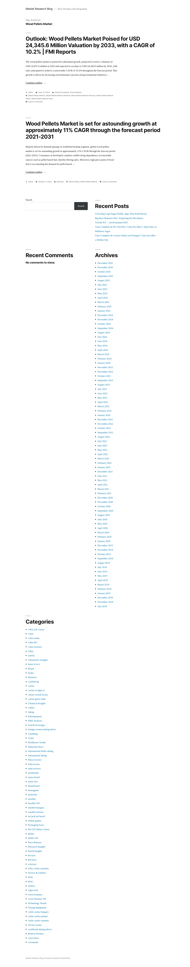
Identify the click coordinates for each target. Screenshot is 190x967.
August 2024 (103, 332)
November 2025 (105, 267)
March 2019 (103, 584)
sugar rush (33, 890)
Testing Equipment (37, 907)
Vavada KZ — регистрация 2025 (111, 222)
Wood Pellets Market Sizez (42, 99)
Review (32, 855)
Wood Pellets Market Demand (58, 95)
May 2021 (102, 480)
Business (60, 182)
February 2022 (104, 462)
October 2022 (104, 428)
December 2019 (105, 545)
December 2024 (105, 315)
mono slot (33, 781)
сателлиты (33, 938)
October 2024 (104, 323)
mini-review (34, 764)
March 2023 (103, 406)
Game (31, 738)
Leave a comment (35, 102)
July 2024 (102, 336)
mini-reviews (34, 768)
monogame (33, 790)
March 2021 (103, 489)
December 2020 (105, 497)
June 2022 (102, 445)
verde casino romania (38, 920)
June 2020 (102, 519)
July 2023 (102, 389)
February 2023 (104, 410)
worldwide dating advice (40, 929)
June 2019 (102, 571)
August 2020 (103, 515)
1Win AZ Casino (36, 629)
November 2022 (105, 423)
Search (29, 199)
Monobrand (33, 785)
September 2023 (105, 380)
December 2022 (105, 419)
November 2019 (105, 549)
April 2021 (102, 484)
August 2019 (103, 562)
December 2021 (105, 471)
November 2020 (105, 502)
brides (31, 673)
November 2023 (105, 371)
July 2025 (102, 284)
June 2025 (102, 289)
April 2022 (102, 454)
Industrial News (35, 746)
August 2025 (103, 280)
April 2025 (102, 297)
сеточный (33, 942)
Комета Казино (36, 933)
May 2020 (102, 523)
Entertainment (35, 716)
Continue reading (36, 82)
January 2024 (103, 362)
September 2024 (105, 328)
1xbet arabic (34, 638)
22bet (30, 651)
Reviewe (32, 859)
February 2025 (104, 306)
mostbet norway (36, 812)
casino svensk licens (38, 694)
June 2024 (102, 341)
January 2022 (103, 467)
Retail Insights (35, 851)
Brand (31, 668)
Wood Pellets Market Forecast (83, 95)
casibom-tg (33, 681)
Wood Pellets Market (36, 95)
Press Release (75, 92)
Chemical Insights (62, 92)
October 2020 (104, 506)
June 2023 (102, 393)
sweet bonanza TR (37, 898)
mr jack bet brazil (36, 816)
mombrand (33, 772)
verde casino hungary (38, 911)
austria (31, 655)
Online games (34, 820)
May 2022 (102, 449)
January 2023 (103, 415)
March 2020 (103, 532)
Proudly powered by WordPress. (57, 958)
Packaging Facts (36, 825)
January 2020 (103, 541)
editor (30, 92)
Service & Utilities (37, 872)
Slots (30, 877)
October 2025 (104, 271)
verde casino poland (37, 916)
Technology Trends (37, 903)
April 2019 (102, 580)
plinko (31, 833)
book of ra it (34, 664)
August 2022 (103, 436)
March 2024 (103, 354)
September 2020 (105, 510)
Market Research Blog (39, 8)
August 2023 (103, 384)
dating (31, 712)
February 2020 (104, 536)
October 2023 (104, 376)
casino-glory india (37, 699)
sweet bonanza (35, 894)
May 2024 (102, 345)
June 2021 (102, 476)
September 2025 (105, 276)
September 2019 (105, 558)
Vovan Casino (35, 925)
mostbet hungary (36, 807)
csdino (31, 707)
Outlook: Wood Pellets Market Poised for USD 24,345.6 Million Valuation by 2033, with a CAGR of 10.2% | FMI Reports (90, 45)
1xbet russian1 (35, 646)
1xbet (30, 633)
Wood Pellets (74, 182)
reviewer (32, 864)
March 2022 (103, 458)
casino (31, 685)
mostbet (32, 799)
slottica (31, 885)
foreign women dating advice (42, 729)
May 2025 (102, 293)
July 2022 (102, 441)
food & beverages (36, 725)
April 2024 (102, 350)
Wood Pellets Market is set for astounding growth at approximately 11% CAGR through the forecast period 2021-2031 (93, 130)
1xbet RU (32, 642)
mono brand (34, 777)
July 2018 (102, 606)
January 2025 (103, 310)
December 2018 (105, 597)
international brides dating (40, 751)
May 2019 (102, 575)
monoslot (32, 794)
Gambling (33, 733)
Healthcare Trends (37, 742)
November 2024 (105, 319)
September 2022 (105, 432)
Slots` (31, 881)
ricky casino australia (38, 868)
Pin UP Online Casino (38, 829)
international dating (37, 755)
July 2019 (102, 567)
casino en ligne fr (36, 690)
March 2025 (103, 302)
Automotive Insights (38, 659)
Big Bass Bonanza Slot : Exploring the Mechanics (119, 218)
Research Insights (36, 846)
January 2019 (103, 593)
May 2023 (102, 397)
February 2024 (104, 358)
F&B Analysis (35, 720)
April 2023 (102, 402)
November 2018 (105, 602)
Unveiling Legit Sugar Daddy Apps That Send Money (121, 213)
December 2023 (105, 367)
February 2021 (104, 493)
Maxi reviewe (34, 759)
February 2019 (104, 588)
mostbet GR (34, 803)
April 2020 (102, 528)
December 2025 (105, 263)
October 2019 (104, 554)
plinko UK (33, 838)
